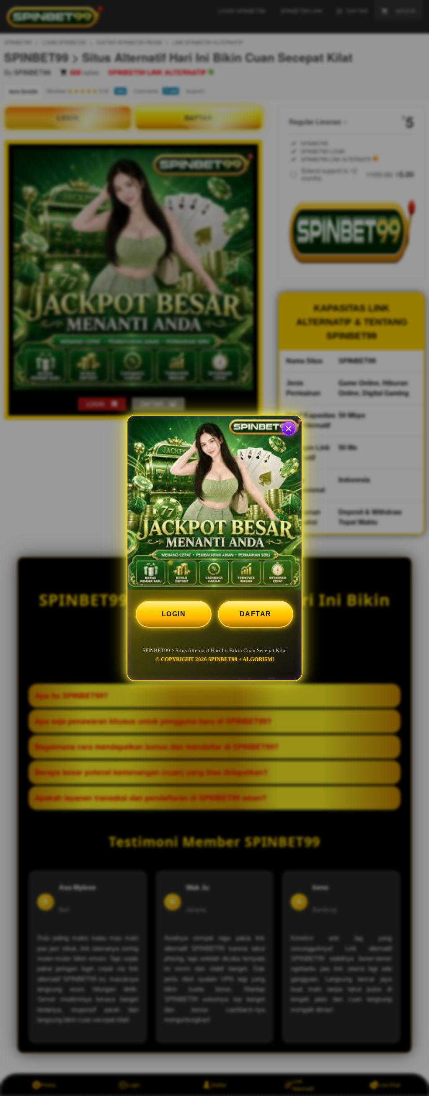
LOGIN (174, 614)
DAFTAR (255, 614)
